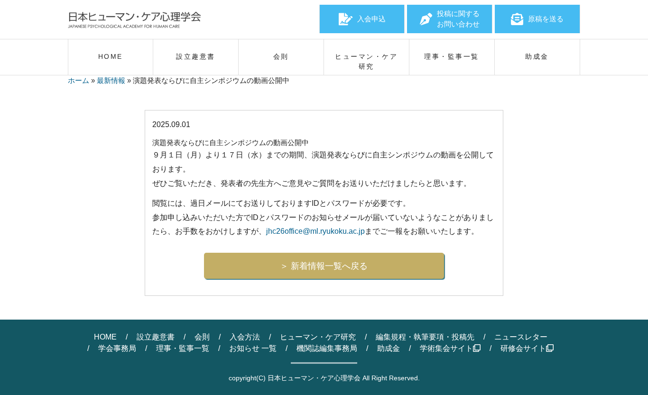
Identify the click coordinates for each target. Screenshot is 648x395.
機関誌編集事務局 (326, 348)
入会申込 (371, 19)
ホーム (78, 80)
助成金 (388, 348)
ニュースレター (520, 337)
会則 (202, 337)
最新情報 (111, 80)
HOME (105, 337)
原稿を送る (546, 19)
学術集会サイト (446, 348)
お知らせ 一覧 (253, 348)
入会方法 (245, 337)
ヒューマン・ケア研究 (318, 337)
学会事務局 (117, 348)
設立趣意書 (156, 337)
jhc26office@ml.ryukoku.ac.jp (315, 231)
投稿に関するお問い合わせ (458, 18)
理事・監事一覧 (182, 348)
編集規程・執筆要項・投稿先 (425, 337)
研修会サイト (523, 348)
